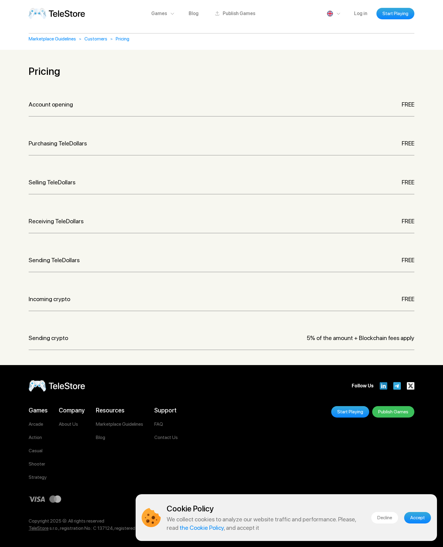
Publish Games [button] (239, 13)
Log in (360, 13)
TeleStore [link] (39, 528)
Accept (417, 517)
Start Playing (395, 13)
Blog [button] (194, 13)
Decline (384, 517)
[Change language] (334, 13)
